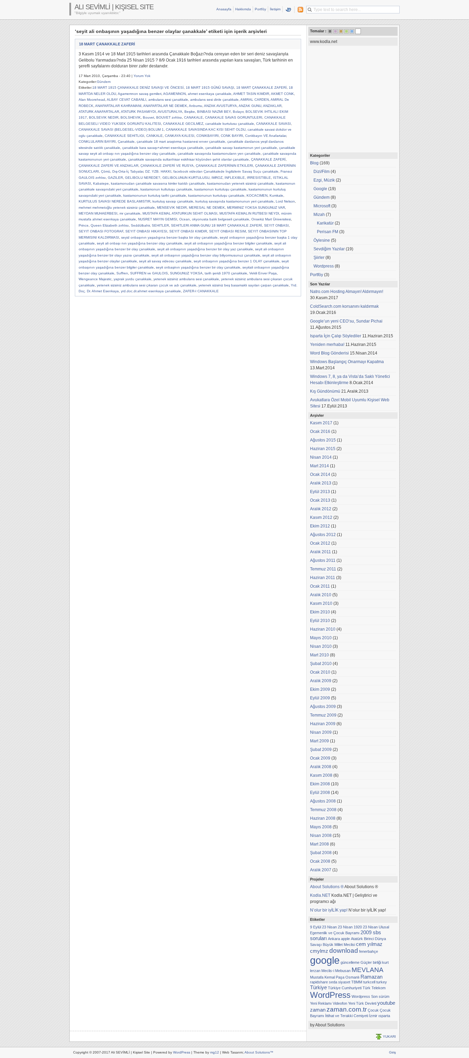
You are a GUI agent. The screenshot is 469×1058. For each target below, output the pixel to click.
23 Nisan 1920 (350, 927)
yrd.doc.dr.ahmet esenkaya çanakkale (151, 291)
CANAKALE (193, 117)
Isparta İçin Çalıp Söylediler (335, 336)
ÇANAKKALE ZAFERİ (268, 159)
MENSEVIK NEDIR (172, 207)
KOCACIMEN (257, 195)
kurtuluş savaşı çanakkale (172, 201)
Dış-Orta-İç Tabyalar (127, 171)
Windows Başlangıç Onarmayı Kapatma (347, 361)
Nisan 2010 (321, 646)
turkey (381, 982)
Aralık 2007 (320, 870)
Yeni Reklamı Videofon (328, 1003)
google (325, 960)
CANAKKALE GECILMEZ (183, 124)
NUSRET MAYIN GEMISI (157, 219)
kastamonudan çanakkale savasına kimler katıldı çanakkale (158, 183)
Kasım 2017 (321, 423)
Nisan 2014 (321, 457)
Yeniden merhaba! (327, 344)
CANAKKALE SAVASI (273, 124)
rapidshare (319, 982)
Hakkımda (243, 9)
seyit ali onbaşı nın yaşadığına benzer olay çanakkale (139, 243)
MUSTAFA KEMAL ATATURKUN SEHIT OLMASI (179, 213)
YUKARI (389, 1036)
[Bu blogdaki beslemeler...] (299, 9)
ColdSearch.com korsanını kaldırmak (344, 306)
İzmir (373, 1016)
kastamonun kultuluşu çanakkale (166, 189)
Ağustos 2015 (323, 440)
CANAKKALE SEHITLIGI (124, 136)
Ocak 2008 (320, 861)
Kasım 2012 (321, 517)
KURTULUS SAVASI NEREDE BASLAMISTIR (114, 201)
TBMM (356, 982)
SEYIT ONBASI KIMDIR (188, 231)
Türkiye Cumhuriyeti (345, 988)
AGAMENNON (174, 94)
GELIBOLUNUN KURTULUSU (185, 177)
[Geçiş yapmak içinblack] (330, 31)
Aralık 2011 (320, 551)
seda (333, 982)
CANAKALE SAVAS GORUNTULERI (233, 117)
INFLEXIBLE (235, 177)
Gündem (104, 82)
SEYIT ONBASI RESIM (227, 231)
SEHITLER (160, 225)
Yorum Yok (142, 76)
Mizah (319, 214)
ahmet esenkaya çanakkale (209, 94)
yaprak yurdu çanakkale (132, 279)
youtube (386, 1003)
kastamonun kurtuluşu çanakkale (220, 189)
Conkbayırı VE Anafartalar (265, 136)
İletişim (275, 9)
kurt (385, 962)
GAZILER (115, 177)
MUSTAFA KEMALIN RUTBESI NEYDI (249, 213)
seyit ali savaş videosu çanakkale (165, 261)
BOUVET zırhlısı (169, 117)
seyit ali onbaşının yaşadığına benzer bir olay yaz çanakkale (205, 249)
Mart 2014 (319, 465)
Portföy (260, 9)
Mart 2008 (319, 844)
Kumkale (276, 195)
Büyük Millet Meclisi (339, 944)
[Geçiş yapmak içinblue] (352, 31)
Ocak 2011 (320, 586)
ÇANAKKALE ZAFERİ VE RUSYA (167, 165)
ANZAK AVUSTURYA (220, 106)
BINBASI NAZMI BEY (214, 111)
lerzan (315, 971)
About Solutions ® (327, 886)
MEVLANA (368, 969)
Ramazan (371, 977)
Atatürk (357, 939)
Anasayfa (223, 9)
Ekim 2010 (320, 612)
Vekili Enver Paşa (263, 273)
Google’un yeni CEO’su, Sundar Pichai (346, 321)
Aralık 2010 (320, 594)
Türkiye (318, 987)
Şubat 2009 (321, 749)
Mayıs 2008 (321, 827)
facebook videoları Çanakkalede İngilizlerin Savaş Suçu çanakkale (225, 171)
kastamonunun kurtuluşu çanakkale (216, 195)
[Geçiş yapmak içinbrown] (341, 31)
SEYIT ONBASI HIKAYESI (146, 231)
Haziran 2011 (322, 577)
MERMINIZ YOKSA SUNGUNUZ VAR (256, 207)
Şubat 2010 (321, 663)
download (343, 950)
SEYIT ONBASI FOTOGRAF (101, 231)
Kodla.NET (320, 895)
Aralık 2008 (320, 766)
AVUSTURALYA (170, 111)
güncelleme (350, 962)
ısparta (384, 1016)
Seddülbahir (140, 225)
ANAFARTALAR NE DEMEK (165, 106)
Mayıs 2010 (321, 637)
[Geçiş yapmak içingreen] (346, 31)
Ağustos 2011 (322, 560)
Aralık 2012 (320, 508)
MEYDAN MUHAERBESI (98, 213)
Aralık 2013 (320, 483)
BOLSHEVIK (131, 117)
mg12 (214, 1052)
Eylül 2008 (320, 792)
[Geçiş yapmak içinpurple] (335, 31)
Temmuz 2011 (323, 569)
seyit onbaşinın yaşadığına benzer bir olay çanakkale (198, 267)
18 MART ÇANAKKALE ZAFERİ (107, 44)
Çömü (105, 171)
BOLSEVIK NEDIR (103, 117)
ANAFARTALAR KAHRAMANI (118, 106)
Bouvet (148, 117)
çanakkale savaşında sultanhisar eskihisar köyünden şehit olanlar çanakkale (188, 159)
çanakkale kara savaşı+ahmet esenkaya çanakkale (162, 148)
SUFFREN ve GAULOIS (149, 273)
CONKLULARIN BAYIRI (97, 141)
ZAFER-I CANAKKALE (201, 291)
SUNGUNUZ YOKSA (186, 273)
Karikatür (325, 223)
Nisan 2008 (321, 835)
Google (320, 188)
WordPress (330, 995)
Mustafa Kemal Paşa (327, 977)
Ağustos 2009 (323, 706)
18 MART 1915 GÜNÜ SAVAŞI (210, 87)
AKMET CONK (282, 94)
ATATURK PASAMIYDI (138, 111)
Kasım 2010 (321, 603)
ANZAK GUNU (250, 106)
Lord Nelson (285, 201)
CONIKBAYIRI (207, 136)
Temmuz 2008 (323, 809)
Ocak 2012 (320, 543)
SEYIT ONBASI (276, 225)
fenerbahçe (368, 951)
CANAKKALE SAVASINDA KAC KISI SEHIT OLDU (205, 129)
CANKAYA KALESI (179, 136)
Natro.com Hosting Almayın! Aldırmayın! (346, 291)
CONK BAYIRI (232, 136)
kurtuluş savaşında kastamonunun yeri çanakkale (234, 201)
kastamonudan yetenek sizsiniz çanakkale (240, 183)
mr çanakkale (129, 213)
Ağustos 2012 (323, 534)
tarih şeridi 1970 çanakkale (226, 273)
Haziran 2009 (322, 723)
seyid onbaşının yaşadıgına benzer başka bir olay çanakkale (169, 237)
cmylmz (319, 951)
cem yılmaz (369, 944)
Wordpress (323, 266)
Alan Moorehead (92, 99)
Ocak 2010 (320, 672)
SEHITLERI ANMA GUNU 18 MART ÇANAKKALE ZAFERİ (216, 225)
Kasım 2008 (321, 775)
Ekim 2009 (320, 689)
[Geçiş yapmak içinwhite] (358, 32)
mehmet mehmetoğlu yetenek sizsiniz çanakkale (117, 207)
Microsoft (321, 206)
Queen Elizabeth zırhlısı (110, 225)
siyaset (344, 982)
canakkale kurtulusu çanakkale (229, 124)
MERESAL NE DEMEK (207, 207)
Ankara (334, 939)
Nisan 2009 (321, 732)
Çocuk (373, 1010)
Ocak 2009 (320, 758)
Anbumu (195, 106)
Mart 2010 (319, 655)
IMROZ (216, 177)
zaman (317, 1010)
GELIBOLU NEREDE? (142, 177)
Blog (314, 163)
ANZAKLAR (272, 106)
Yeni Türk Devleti (362, 1003)
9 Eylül (315, 927)
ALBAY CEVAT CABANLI (126, 99)
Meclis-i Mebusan (336, 971)
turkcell (369, 982)
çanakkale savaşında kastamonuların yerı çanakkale (219, 153)
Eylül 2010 (320, 620)
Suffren (122, 273)
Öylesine (321, 240)
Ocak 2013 (320, 500)
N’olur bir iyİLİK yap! (328, 910)
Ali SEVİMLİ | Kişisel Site (114, 7)
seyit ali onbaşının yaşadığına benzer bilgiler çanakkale (228, 243)
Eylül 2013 (320, 491)
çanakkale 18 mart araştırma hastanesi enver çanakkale (181, 141)
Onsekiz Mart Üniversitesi (271, 219)
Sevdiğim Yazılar (329, 249)
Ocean (184, 219)
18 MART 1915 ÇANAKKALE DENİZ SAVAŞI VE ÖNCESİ (138, 87)
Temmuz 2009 (323, 715)
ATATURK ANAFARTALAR (99, 111)
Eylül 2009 (320, 698)
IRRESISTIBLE (259, 177)
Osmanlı (352, 977)
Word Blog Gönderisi (329, 353)
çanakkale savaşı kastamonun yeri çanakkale (241, 148)
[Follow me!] (289, 9)
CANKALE (154, 136)
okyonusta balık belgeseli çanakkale (220, 219)
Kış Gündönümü (325, 391)
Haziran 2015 (322, 448)
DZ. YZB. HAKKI (158, 171)
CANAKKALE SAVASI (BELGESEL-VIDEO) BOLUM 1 (121, 129)
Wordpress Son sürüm (370, 996)
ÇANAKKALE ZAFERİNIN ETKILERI (224, 165)
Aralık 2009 (320, 680)
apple (345, 939)
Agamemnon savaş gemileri (139, 94)
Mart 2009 (319, 741)
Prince (84, 225)
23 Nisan (329, 927)
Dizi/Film (321, 171)
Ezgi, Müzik (324, 180)
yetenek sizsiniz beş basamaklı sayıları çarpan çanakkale (243, 285)
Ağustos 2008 (323, 801)
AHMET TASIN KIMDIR (251, 94)
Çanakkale (126, 141)
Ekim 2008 (320, 784)
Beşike (189, 111)
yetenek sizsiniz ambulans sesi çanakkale (186, 279)
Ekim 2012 (320, 526)
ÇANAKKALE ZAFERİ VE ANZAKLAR (108, 165)
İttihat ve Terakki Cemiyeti (346, 1016)
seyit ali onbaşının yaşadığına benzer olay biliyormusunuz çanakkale (205, 255)
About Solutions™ (258, 1052)
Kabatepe (101, 183)
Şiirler (318, 257)
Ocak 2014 (320, 474)
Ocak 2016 (320, 431)
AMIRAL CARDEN (254, 99)
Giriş (392, 1052)
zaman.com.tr (347, 1009)
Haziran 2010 (322, 629)
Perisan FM (327, 231)
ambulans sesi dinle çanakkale (214, 99)
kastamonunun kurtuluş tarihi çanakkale (154, 195)
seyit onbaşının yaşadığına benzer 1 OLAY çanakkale (236, 261)
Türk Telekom (374, 988)
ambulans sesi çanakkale (168, 99)
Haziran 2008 (322, 818)
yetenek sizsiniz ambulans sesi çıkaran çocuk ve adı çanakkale (146, 285)
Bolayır (238, 111)
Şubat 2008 (321, 852)
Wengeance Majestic (95, 279)
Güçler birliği (371, 962)
